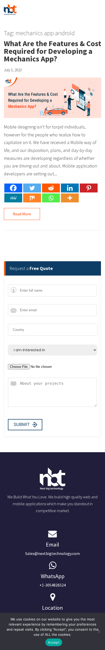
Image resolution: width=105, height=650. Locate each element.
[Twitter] (32, 188)
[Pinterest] (89, 188)
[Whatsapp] (51, 197)
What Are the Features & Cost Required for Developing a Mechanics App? (52, 51)
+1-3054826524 (53, 580)
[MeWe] (13, 197)
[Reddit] (51, 188)
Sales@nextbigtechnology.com (52, 548)
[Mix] (32, 197)
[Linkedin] (70, 188)
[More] (70, 197)
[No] (98, 631)
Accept (54, 642)
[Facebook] (13, 188)
